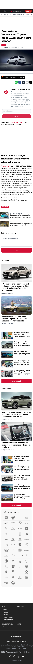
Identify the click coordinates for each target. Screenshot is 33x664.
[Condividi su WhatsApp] (16, 82)
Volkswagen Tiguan (16, 122)
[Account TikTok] (19, 656)
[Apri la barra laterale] (2, 11)
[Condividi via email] (27, 82)
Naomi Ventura (9, 47)
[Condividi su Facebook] (19, 82)
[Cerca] (31, 15)
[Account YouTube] (23, 656)
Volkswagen (5, 166)
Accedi (28, 11)
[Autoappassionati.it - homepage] (16, 11)
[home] (1, 14)
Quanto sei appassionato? (14, 15)
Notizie (4, 44)
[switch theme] (5, 11)
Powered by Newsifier (16, 660)
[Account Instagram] (14, 656)
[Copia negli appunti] (30, 82)
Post (16, 250)
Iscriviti (16, 116)
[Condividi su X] (23, 82)
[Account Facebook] (10, 656)
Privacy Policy (11, 641)
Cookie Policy (21, 641)
